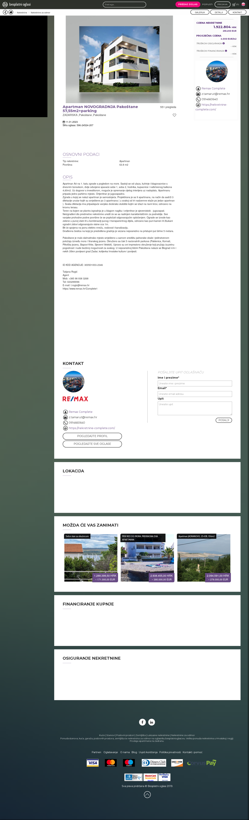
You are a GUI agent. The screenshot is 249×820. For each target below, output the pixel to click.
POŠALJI (224, 420)
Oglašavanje (110, 752)
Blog (134, 752)
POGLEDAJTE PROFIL (92, 436)
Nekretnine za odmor (40, 12)
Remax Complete (213, 88)
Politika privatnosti (170, 752)
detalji (219, 12)
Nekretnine (22, 12)
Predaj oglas (188, 4)
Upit (161, 398)
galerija (200, 12)
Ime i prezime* (168, 377)
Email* (162, 388)
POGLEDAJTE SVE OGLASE (92, 443)
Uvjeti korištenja (148, 752)
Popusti (207, 4)
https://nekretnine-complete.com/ (91, 428)
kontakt (237, 12)
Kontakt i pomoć (192, 752)
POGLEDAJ (91, 556)
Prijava (222, 4)
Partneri (96, 752)
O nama (125, 752)
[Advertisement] (23, 66)
